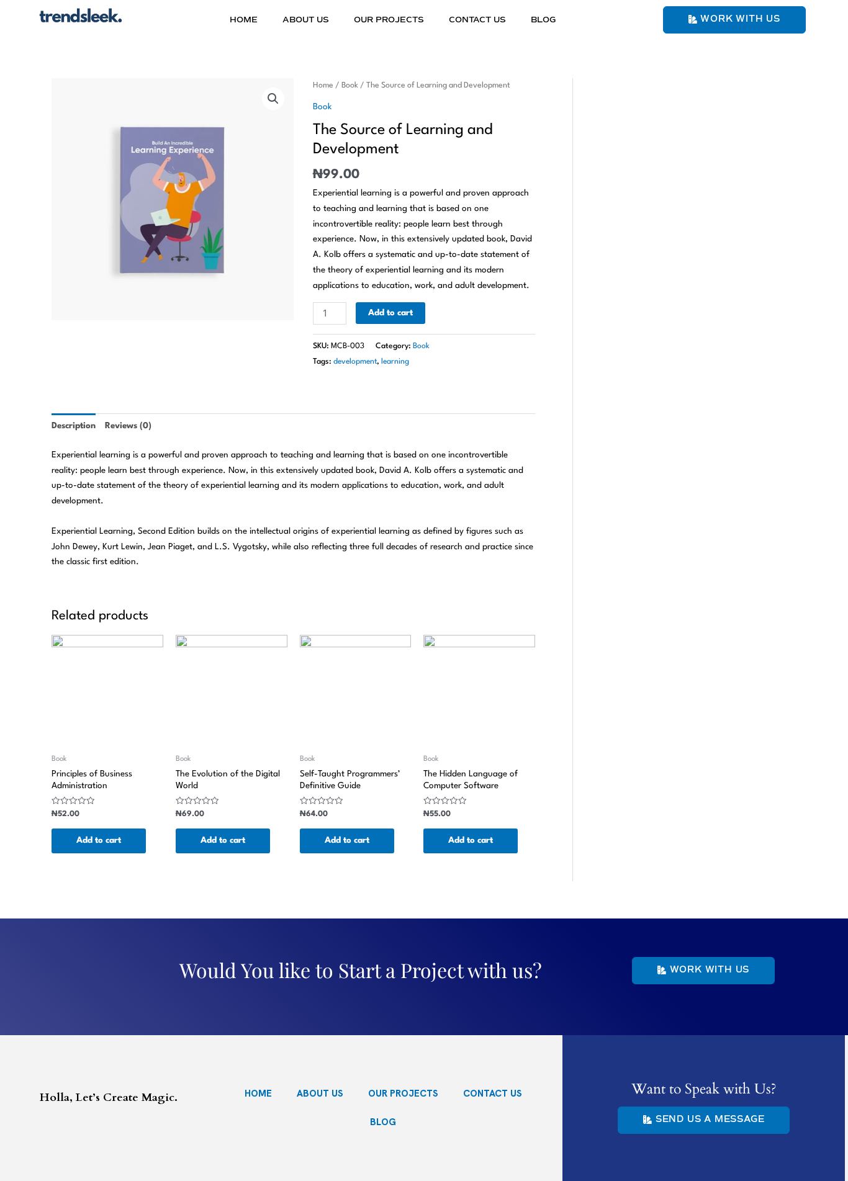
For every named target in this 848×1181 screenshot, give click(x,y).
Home (244, 20)
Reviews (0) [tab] (128, 425)
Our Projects (389, 20)
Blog (543, 20)
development (355, 362)
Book (349, 85)
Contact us (477, 20)
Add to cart (390, 312)
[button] (273, 99)
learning (395, 362)
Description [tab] (74, 425)
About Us (305, 20)
